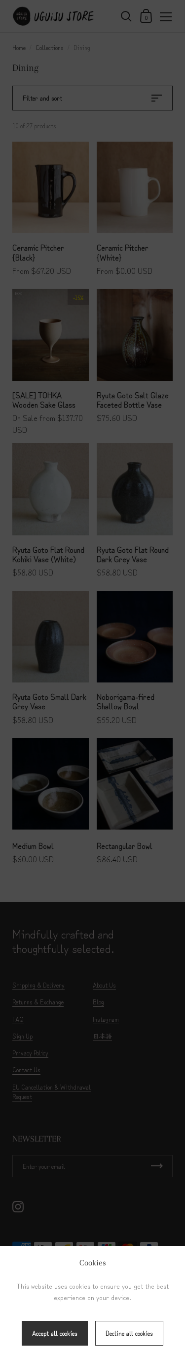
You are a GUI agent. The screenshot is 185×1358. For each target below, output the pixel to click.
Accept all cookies (54, 1333)
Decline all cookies (129, 1333)
